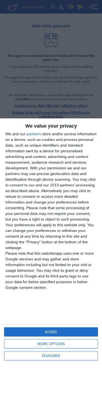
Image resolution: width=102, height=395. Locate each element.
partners (34, 134)
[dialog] (51, 256)
